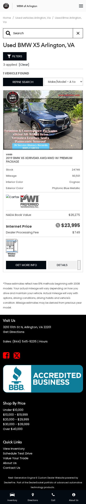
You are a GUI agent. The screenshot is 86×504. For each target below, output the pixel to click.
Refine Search (23, 82)
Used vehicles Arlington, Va (33, 18)
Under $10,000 (13, 410)
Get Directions (13, 332)
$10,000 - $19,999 (15, 414)
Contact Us (11, 468)
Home (7, 18)
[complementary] (74, 492)
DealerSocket (36, 482)
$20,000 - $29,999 (16, 419)
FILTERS (17, 56)
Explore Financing (79, 265)
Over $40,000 (13, 429)
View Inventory (14, 448)
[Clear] (24, 64)
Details (62, 265)
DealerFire (9, 482)
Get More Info (26, 265)
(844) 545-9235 (24, 341)
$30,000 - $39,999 (16, 424)
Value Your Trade (15, 458)
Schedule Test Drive (17, 453)
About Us (10, 463)
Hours (43, 341)
